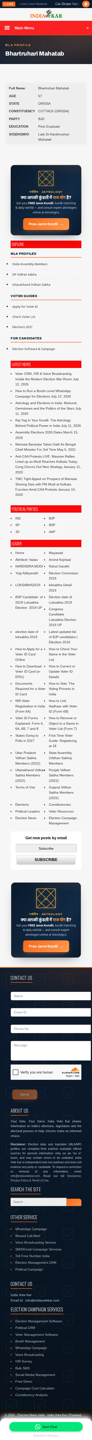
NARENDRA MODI (29, 566)
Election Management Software (38, 1321)
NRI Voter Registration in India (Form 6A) (30, 706)
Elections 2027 (22, 327)
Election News (25, 818)
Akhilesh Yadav (26, 560)
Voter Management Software (36, 1334)
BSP (52, 525)
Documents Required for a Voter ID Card (30, 689)
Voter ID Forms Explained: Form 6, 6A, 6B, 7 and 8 (29, 723)
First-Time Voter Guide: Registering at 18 (63, 741)
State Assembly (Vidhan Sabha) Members (60, 758)
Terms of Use (25, 787)
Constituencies (60, 804)
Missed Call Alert (27, 1236)
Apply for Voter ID (25, 307)
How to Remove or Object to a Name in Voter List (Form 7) (64, 723)
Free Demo (23, 1381)
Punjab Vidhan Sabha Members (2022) (61, 775)
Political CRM (25, 1328)
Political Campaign (29, 1269)
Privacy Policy (20, 1180)
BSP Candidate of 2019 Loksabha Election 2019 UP (29, 602)
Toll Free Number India (32, 1256)
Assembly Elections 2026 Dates (38, 432)
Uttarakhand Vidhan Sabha (31, 285)
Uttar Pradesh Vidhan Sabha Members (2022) (27, 758)
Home (19, 553)
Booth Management (30, 1341)
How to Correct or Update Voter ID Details (62, 671)
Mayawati (56, 553)
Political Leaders (27, 811)
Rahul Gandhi (59, 566)
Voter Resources (61, 811)
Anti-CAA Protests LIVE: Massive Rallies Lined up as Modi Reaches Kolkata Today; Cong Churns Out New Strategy (46, 461)
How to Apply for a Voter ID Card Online (28, 654)
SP (17, 525)
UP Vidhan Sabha (24, 274)
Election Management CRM (35, 1262)
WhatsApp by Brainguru (46, 1435)
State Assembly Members (30, 264)
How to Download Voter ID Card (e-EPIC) (28, 671)
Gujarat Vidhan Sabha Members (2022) (61, 792)
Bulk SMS (22, 1368)
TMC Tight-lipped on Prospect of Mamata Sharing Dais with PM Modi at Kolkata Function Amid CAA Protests (46, 484)
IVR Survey (23, 1361)
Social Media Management (35, 1375)
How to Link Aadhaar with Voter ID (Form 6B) (63, 706)
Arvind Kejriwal (60, 560)
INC (18, 518)
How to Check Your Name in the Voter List (63, 654)
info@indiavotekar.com (25, 1176)
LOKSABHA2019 (27, 585)
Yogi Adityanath (26, 573)
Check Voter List (23, 317)
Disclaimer (74, 1176)
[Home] (46, 17)
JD (17, 532)
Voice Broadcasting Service (35, 1242)
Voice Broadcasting (29, 1355)
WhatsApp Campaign (31, 1229)
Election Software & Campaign (33, 349)
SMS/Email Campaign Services (38, 1249)
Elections (22, 804)
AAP (52, 532)
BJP (52, 518)
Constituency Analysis (31, 1395)
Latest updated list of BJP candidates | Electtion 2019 (63, 637)
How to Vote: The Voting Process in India (62, 689)
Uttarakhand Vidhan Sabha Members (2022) (30, 775)
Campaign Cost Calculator (34, 1388)
